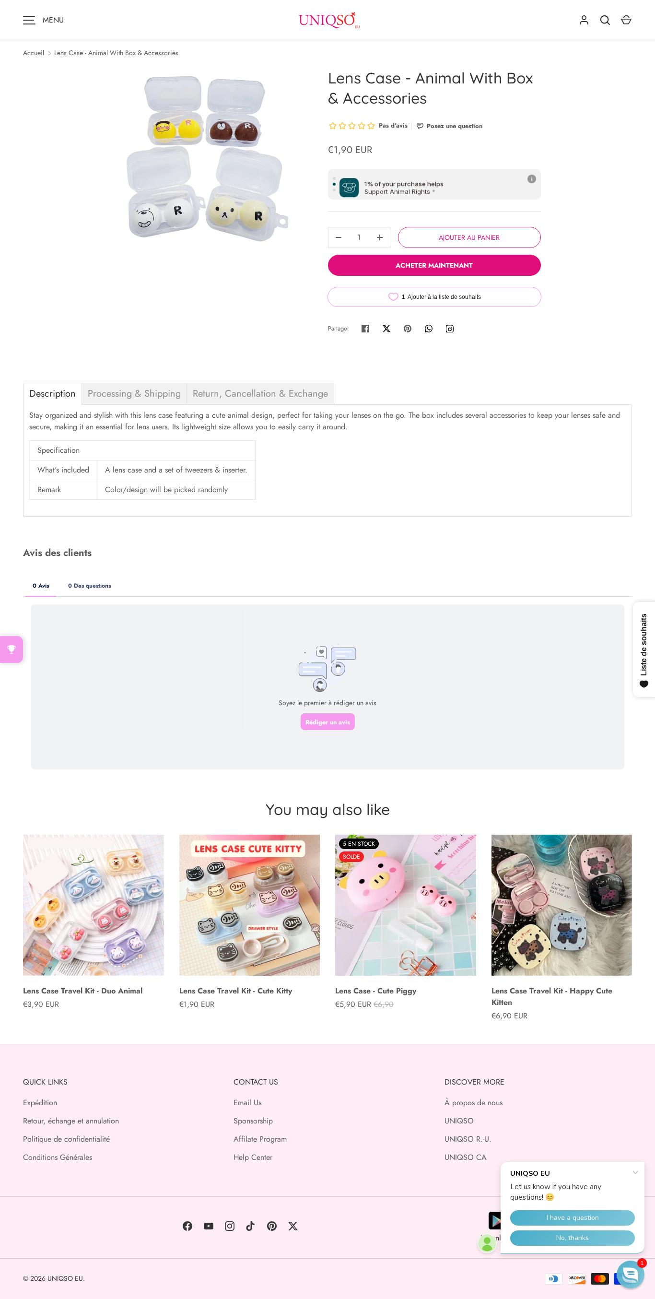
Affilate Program (260, 1139)
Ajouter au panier (469, 237)
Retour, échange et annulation (71, 1120)
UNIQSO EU (65, 1278)
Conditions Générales (57, 1157)
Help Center (253, 1157)
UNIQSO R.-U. (467, 1139)
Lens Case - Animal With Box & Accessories (116, 53)
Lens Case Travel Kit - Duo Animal (82, 990)
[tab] (52, 394)
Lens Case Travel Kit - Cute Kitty (235, 990)
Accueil (33, 53)
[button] (630, 1274)
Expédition (40, 1102)
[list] (206, 159)
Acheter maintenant (434, 265)
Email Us (247, 1102)
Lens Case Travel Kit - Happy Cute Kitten (551, 996)
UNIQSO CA (465, 1157)
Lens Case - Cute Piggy (375, 990)
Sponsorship (253, 1120)
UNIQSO (459, 1120)
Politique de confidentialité (66, 1139)
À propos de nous (473, 1102)
